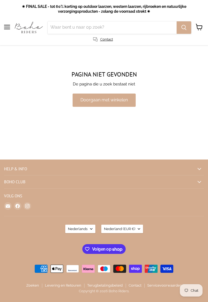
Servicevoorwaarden (164, 285)
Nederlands (77, 229)
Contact (135, 285)
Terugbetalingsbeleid (105, 285)
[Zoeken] (184, 27)
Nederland (119, 229)
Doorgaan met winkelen (104, 99)
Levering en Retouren (63, 285)
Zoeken (32, 285)
